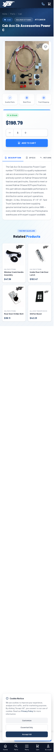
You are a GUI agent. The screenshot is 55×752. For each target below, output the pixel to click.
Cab (20, 14)
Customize (26, 720)
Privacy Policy (27, 711)
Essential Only (27, 727)
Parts (12, 14)
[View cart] (49, 4)
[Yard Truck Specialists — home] (8, 4)
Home (4, 14)
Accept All (27, 734)
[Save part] (45, 46)
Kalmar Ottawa (23, 20)
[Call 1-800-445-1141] (43, 4)
